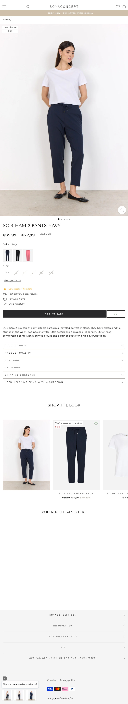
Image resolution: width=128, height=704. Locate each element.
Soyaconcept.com (63, 615)
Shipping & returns (20, 375)
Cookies (51, 680)
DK (50, 698)
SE (67, 698)
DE (63, 698)
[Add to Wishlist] (115, 314)
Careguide (13, 367)
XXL (51, 272)
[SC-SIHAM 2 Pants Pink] (28, 255)
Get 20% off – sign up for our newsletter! (63, 658)
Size (6, 266)
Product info (15, 346)
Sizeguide (12, 360)
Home (6, 19)
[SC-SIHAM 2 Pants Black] (17, 255)
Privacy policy (67, 680)
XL (41, 272)
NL (72, 698)
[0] (118, 6)
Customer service (63, 636)
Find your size (12, 280)
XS (7, 272)
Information (63, 626)
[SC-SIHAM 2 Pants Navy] (7, 255)
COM (57, 698)
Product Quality (18, 353)
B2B (63, 647)
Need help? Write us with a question (34, 382)
